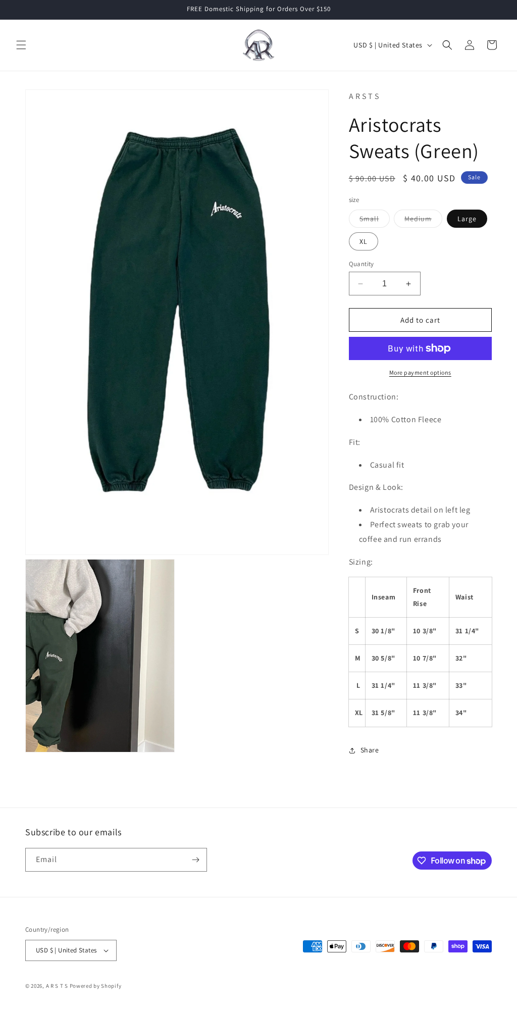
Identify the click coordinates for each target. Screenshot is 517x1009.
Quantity (361, 264)
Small (374, 221)
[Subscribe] (195, 860)
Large (467, 218)
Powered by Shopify (96, 985)
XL (363, 241)
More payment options (420, 372)
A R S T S (57, 985)
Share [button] (369, 749)
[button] (21, 45)
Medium (423, 221)
